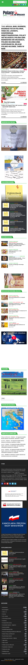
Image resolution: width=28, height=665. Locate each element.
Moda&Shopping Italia (7, 629)
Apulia (9, 26)
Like (25, 69)
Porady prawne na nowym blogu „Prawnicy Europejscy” (16, 574)
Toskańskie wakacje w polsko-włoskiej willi (16, 580)
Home (2, 24)
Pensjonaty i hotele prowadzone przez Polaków (16, 553)
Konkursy (14, 585)
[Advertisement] (11, 357)
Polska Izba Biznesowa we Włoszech (13, 38)
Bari (15, 26)
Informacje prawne (6, 618)
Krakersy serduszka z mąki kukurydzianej (15, 251)
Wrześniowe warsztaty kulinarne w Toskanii (17, 318)
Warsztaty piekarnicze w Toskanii (17, 297)
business (21, 26)
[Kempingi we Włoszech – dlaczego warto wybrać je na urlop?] (4, 304)
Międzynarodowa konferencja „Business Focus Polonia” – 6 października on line (13, 71)
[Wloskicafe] (12, 377)
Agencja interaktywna (9, 660)
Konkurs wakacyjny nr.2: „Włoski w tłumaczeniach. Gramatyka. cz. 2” (17, 587)
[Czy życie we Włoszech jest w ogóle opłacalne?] (4, 559)
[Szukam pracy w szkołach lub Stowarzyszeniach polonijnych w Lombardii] (14, 193)
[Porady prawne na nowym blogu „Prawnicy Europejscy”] (4, 574)
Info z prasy (5, 616)
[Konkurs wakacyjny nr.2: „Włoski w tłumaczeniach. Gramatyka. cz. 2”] (4, 587)
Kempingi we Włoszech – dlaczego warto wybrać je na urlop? (17, 304)
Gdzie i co (7, 69)
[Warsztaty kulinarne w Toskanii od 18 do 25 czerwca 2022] (4, 311)
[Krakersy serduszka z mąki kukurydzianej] (4, 251)
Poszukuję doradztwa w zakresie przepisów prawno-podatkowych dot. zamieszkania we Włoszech (17, 206)
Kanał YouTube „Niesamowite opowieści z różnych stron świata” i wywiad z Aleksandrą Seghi (17, 244)
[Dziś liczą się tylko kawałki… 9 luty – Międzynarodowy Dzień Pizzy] (4, 258)
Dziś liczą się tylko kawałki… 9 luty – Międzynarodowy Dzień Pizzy (17, 258)
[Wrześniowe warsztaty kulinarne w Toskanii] (4, 318)
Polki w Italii (5, 642)
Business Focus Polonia (12, 28)
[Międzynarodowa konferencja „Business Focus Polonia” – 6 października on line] (14, 60)
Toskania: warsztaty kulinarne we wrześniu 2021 (17, 325)
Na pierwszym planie (12, 257)
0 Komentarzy (24, 82)
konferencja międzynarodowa (9, 34)
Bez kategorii (5, 609)
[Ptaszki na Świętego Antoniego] (4, 265)
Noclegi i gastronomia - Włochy (14, 296)
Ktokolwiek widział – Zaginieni (9, 625)
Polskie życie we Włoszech (13, 242)
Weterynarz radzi (6, 653)
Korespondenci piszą (12, 103)
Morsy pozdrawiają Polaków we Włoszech (11, 631)
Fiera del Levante (9, 31)
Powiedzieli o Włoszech (7, 647)
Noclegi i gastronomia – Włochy (9, 638)
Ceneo (3, 398)
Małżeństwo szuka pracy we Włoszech (16, 222)
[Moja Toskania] (14, 394)
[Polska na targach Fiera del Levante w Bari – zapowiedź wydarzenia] (14, 94)
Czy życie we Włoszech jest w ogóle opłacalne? (17, 559)
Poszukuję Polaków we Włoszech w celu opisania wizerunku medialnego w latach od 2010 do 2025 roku (17, 214)
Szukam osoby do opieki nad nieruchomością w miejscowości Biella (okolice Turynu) (17, 229)
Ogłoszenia (16, 203)
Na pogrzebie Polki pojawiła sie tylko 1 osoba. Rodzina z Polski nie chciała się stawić (17, 566)
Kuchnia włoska (15, 241)
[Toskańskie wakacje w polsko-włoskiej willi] (4, 580)
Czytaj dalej (3, 82)
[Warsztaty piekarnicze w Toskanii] (4, 297)
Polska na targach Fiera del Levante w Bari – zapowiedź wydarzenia (13, 105)
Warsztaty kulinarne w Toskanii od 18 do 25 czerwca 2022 (18, 311)
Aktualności (3, 69)
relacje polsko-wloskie (11, 45)
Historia (4, 614)
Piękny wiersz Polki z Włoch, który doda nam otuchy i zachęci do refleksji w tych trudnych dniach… (17, 595)
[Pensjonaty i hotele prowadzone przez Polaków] (4, 553)
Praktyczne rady (20, 572)
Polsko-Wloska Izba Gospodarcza (10, 43)
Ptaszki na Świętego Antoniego (16, 264)
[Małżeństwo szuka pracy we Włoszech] (6, 222)
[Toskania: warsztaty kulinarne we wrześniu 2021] (4, 324)
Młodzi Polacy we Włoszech (8, 633)
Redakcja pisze (5, 651)
